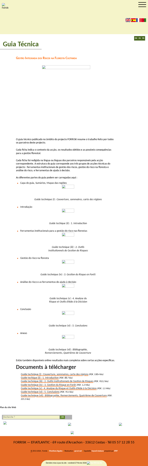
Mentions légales (55, 451)
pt (144, 20)
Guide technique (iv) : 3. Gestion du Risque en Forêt (48, 385)
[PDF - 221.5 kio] (68, 341)
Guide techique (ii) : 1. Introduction (40, 377)
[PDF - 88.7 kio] (68, 215)
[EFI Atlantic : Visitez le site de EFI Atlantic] (74, 424)
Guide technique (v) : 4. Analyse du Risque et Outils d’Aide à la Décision (59, 388)
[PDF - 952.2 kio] (68, 239)
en (128, 20)
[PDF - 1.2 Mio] (68, 266)
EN (136, 38)
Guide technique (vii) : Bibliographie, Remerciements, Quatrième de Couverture (64, 395)
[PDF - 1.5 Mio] (68, 290)
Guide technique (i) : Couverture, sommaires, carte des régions (54, 374)
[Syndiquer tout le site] (94, 463)
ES (140, 38)
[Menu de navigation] (142, 4)
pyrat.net (78, 451)
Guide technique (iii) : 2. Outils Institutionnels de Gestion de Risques (57, 381)
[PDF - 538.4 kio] (68, 191)
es (133, 20)
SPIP (116, 451)
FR (143, 38)
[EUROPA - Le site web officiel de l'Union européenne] (24, 424)
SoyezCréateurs (98, 451)
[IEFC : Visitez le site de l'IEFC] (74, 432)
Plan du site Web (8, 407)
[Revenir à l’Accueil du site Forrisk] (6, 6)
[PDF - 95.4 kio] (68, 317)
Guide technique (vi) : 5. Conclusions (40, 392)
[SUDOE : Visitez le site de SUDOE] (123, 424)
